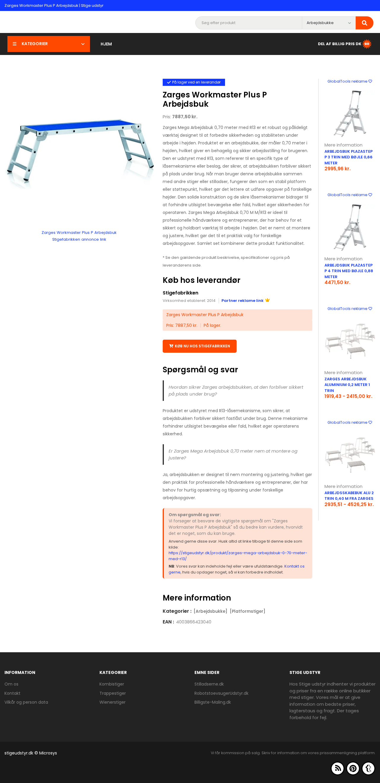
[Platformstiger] (247, 611)
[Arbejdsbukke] (210, 611)
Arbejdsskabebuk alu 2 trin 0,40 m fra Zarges (349, 496)
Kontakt (12, 693)
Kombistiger (111, 684)
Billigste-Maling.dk (212, 702)
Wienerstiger (112, 702)
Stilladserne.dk (209, 684)
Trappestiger (112, 693)
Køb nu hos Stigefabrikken (202, 346)
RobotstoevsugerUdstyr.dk (221, 693)
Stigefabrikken (180, 292)
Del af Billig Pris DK (339, 43)
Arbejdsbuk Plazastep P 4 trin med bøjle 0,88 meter (348, 271)
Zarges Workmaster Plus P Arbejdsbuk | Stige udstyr (54, 5)
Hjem (106, 44)
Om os (11, 684)
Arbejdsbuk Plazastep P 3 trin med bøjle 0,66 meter (348, 157)
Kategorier (35, 44)
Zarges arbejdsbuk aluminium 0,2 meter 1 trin (347, 384)
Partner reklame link (242, 300)
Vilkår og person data (26, 702)
